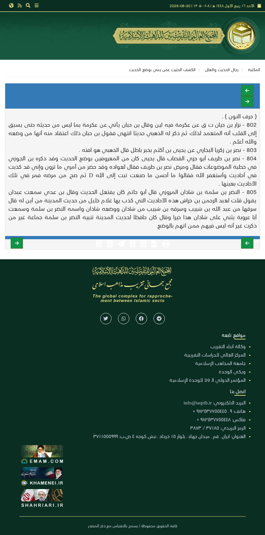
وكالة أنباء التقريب (228, 346)
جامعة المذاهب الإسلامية (220, 363)
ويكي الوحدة (232, 371)
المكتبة (254, 69)
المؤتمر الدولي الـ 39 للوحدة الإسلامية (207, 380)
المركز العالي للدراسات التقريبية (215, 355)
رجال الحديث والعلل (221, 69)
